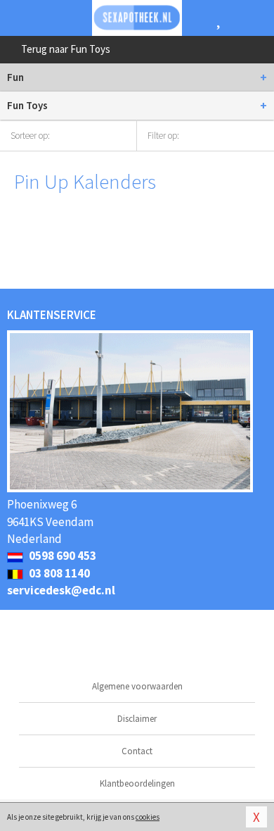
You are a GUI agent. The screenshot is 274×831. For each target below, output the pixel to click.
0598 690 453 (61, 555)
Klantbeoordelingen (137, 783)
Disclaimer (137, 719)
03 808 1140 (58, 573)
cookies (147, 817)
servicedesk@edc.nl (61, 590)
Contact (137, 751)
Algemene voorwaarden (137, 686)
